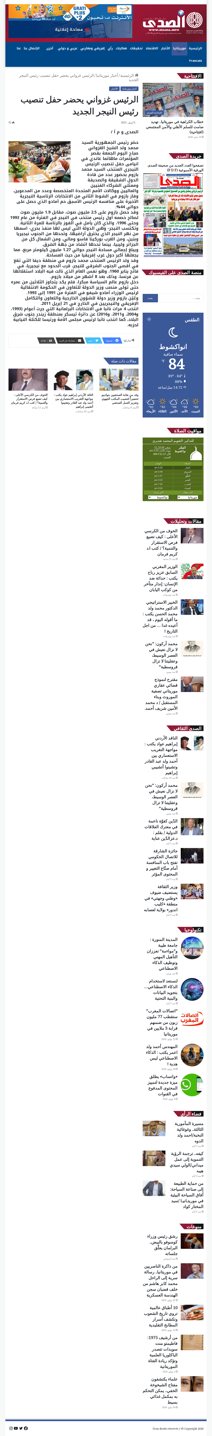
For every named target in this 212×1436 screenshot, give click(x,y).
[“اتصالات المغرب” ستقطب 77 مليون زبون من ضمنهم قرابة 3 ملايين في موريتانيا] (192, 1019)
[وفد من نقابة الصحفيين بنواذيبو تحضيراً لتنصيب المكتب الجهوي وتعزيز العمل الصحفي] (119, 380)
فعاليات (121, 48)
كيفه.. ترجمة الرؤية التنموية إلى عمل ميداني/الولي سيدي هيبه (187, 1162)
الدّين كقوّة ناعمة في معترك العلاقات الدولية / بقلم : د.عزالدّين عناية (161, 829)
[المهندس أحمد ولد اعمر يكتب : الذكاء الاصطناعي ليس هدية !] (192, 1055)
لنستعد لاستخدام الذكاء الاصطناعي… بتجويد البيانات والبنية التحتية (161, 989)
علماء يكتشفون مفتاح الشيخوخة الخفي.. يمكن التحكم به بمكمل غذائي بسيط (160, 1390)
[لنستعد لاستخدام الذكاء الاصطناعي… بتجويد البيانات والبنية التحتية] (192, 989)
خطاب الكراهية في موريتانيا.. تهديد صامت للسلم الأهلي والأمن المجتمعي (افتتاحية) (175, 126)
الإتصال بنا (32, 48)
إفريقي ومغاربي (92, 48)
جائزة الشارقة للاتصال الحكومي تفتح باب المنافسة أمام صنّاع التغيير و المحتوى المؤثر (162, 862)
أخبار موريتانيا (107, 75)
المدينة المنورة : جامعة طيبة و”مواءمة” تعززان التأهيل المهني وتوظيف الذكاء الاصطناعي (162, 954)
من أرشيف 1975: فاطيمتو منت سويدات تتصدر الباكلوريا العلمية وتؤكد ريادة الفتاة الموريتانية (162, 1352)
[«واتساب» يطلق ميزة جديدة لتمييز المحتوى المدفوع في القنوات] (192, 1085)
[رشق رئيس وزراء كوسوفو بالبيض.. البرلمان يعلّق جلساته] (192, 1241)
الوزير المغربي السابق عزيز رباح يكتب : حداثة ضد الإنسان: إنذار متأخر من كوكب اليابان (161, 578)
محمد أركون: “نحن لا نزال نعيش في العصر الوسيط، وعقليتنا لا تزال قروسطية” (161, 655)
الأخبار (165, 48)
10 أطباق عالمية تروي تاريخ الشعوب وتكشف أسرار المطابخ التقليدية (161, 1316)
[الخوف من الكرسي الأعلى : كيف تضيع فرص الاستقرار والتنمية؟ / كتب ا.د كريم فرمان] (28, 380)
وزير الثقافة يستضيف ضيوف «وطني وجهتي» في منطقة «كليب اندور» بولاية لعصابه (161, 898)
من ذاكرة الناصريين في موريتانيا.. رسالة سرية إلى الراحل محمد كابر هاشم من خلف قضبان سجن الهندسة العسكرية (160, 1280)
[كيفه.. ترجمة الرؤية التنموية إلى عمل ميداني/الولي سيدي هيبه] (154, 1158)
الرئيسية (195, 48)
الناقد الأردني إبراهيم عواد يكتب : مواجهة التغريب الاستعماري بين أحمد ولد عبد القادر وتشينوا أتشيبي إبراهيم (73, 400)
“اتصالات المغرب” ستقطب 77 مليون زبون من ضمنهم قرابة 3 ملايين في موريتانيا (162, 1022)
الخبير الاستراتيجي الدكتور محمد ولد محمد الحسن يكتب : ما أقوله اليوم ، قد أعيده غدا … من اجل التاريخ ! (160, 616)
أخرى (49, 48)
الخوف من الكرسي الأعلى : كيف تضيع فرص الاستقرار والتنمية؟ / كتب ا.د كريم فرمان (29, 399)
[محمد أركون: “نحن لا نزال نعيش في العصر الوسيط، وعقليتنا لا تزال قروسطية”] (192, 648)
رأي (110, 48)
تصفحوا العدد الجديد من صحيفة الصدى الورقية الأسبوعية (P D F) (176, 168)
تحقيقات (136, 48)
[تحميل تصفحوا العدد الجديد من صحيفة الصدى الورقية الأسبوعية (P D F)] (173, 257)
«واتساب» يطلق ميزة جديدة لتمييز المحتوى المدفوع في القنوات (163, 1085)
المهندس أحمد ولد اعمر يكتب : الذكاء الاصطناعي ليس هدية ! (162, 1055)
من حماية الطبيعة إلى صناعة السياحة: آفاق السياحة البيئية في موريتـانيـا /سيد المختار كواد (187, 1195)
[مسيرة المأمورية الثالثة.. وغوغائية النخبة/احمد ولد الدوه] (154, 1128)
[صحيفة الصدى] (173, 22)
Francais (195, 61)
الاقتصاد (152, 48)
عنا (19, 48)
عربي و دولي (67, 48)
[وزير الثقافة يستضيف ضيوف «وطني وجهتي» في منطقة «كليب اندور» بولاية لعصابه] (192, 891)
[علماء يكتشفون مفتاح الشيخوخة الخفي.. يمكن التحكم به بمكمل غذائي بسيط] (192, 1384)
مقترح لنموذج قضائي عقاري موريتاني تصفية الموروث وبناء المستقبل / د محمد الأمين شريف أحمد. (161, 694)
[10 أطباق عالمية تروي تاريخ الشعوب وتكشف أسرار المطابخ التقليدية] (192, 1312)
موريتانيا (179, 48)
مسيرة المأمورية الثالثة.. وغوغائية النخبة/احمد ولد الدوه (189, 1132)
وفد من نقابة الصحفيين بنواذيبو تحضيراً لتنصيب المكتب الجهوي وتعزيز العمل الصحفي (120, 399)
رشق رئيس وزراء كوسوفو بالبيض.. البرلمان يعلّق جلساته (162, 1244)
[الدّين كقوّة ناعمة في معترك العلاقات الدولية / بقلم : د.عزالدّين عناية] (192, 826)
